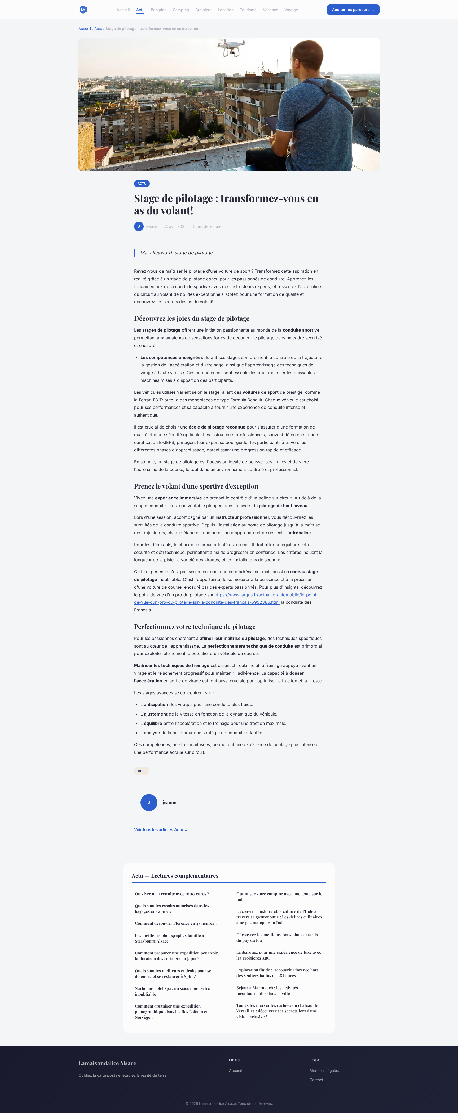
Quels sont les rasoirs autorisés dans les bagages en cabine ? (172, 908)
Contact (316, 1079)
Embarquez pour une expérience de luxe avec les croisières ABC (278, 954)
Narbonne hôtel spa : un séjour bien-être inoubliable (172, 991)
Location (226, 9)
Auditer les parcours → (353, 9)
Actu (140, 9)
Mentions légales (324, 1070)
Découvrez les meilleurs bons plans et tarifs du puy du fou (277, 937)
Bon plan (158, 9)
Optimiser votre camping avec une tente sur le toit (279, 896)
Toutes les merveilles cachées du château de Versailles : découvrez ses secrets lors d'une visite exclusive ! (277, 1011)
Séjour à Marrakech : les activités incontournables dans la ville (267, 990)
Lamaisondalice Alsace (107, 1063)
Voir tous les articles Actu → (161, 829)
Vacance (270, 9)
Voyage (291, 9)
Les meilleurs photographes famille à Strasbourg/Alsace (169, 938)
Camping (181, 9)
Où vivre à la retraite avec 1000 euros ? (172, 893)
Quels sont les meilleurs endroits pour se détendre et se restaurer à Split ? (173, 973)
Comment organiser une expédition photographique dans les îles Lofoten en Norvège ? (172, 1011)
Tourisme (248, 9)
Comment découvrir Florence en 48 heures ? (176, 923)
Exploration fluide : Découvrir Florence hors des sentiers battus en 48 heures (277, 972)
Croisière (203, 9)
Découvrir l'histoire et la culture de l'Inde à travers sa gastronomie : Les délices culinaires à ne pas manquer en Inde (279, 917)
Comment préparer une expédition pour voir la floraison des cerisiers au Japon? (176, 955)
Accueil (123, 9)
